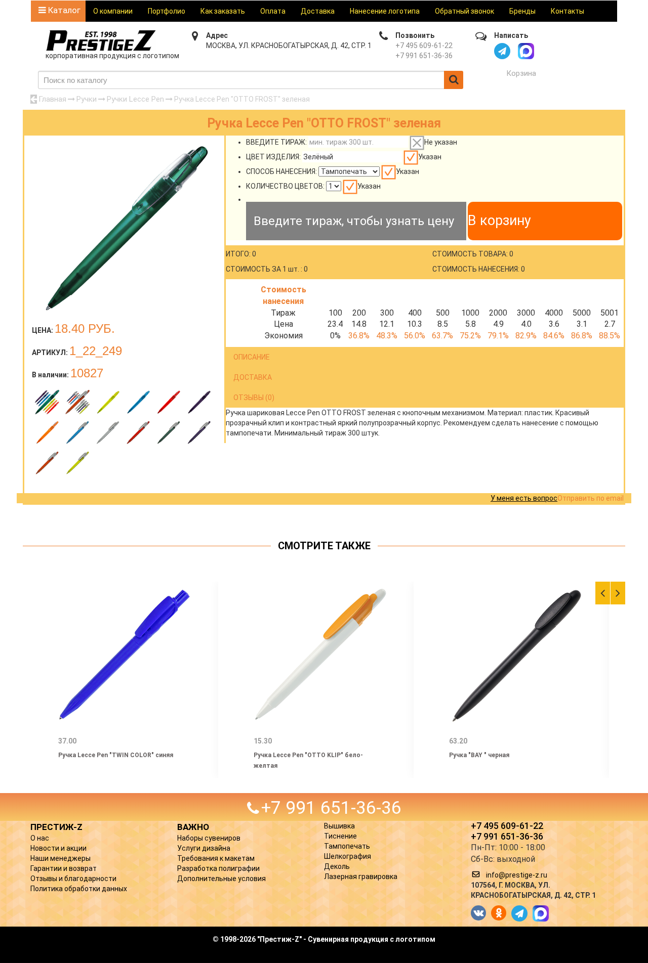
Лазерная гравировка (360, 876)
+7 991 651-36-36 (424, 56)
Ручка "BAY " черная (479, 755)
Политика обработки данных (78, 889)
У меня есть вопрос (524, 498)
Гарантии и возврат (63, 868)
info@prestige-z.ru (516, 875)
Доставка (318, 11)
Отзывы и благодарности (73, 878)
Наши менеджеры (60, 858)
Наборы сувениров (208, 838)
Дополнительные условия (221, 878)
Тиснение (340, 836)
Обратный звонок (464, 11)
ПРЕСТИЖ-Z (56, 827)
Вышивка (339, 826)
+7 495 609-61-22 (424, 45)
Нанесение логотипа (385, 11)
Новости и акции (58, 848)
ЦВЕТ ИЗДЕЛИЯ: (273, 157)
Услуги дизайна (203, 848)
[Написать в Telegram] (502, 51)
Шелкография (347, 856)
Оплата (273, 11)
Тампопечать (347, 846)
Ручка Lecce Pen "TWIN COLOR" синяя (115, 755)
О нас (39, 838)
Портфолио (166, 11)
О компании (113, 11)
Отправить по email (590, 498)
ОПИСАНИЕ (251, 357)
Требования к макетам (216, 858)
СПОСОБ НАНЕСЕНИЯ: (281, 171)
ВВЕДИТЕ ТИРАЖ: (276, 142)
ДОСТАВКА (252, 377)
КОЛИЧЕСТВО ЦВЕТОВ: (285, 186)
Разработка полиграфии (218, 868)
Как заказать (222, 11)
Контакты (567, 11)
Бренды (522, 11)
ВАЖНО (193, 827)
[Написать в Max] (526, 51)
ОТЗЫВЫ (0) (253, 397)
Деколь (337, 866)
